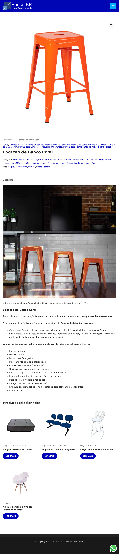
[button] (111, 25)
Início (5, 139)
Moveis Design (99, 144)
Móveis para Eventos (52, 146)
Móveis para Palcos (101, 146)
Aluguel (11, 166)
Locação (46, 166)
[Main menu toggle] (113, 6)
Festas (21, 144)
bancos (18, 166)
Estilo (5, 144)
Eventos (12, 139)
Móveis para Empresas (29, 146)
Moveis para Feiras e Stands (77, 146)
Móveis (48, 144)
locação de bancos (35, 144)
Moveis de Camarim (81, 144)
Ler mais (11, 455)
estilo (25, 166)
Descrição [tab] (8, 179)
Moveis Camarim (61, 144)
